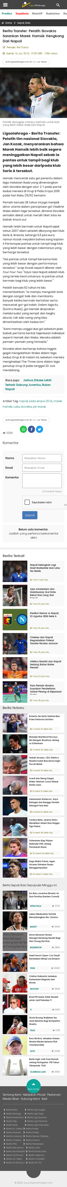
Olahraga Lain (38, 1071)
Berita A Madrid (36, 1158)
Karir (44, 1098)
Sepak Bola (35, 905)
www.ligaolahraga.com (38, 1182)
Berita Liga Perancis (37, 1121)
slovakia (26, 406)
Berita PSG (11, 1143)
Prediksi (7, 13)
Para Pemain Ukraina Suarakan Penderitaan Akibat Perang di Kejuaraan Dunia (46, 690)
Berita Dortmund (14, 1155)
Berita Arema (32, 1140)
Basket (33, 926)
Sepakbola (22, 13)
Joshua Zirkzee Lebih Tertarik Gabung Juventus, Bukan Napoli (28, 384)
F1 (31, 1009)
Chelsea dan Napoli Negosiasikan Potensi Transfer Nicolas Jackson (44, 640)
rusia (16, 406)
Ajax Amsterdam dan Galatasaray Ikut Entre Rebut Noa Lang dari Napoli (43, 593)
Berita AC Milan (14, 1158)
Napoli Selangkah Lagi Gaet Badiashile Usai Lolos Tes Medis (45, 568)
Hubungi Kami (30, 1098)
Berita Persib (32, 1128)
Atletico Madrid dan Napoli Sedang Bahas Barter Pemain (45, 664)
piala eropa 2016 (40, 401)
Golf (32, 1051)
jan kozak (39, 406)
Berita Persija (32, 1132)
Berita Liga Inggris (36, 1109)
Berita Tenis (11, 1124)
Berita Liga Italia (35, 1113)
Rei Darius (22, 47)
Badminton (53, 13)
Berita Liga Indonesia (38, 1124)
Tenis (32, 968)
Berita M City (35, 1162)
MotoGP (37, 13)
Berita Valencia (36, 1155)
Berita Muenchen (37, 1151)
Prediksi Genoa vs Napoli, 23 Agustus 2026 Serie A (44, 614)
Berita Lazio (34, 1147)
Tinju (32, 1030)
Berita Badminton (15, 1117)
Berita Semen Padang (37, 1136)
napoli (23, 401)
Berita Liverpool (14, 1136)
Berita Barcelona (14, 1147)
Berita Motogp (13, 1113)
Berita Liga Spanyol (37, 1117)
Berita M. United (14, 1128)
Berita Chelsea (13, 1140)
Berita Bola (11, 1109)
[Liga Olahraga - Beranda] (33, 5)
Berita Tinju (11, 1121)
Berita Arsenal (13, 1132)
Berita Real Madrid (15, 1151)
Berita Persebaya (34, 1143)
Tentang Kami (12, 1094)
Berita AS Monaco (15, 1162)
